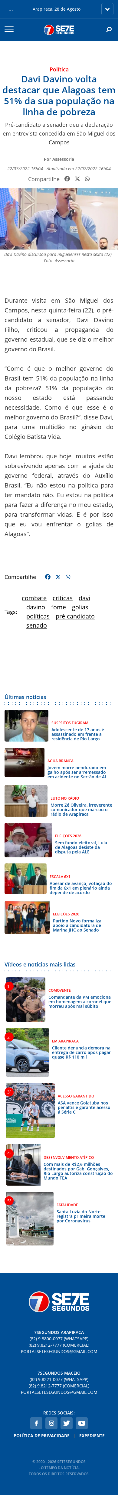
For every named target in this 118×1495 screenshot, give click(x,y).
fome (58, 607)
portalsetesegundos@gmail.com (59, 1351)
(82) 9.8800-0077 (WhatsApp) (59, 1339)
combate (34, 598)
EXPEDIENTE (92, 1435)
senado (36, 625)
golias (80, 607)
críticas (63, 598)
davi (84, 598)
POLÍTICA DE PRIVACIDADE (42, 1435)
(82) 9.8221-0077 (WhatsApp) (59, 1379)
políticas (38, 616)
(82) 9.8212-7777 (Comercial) (59, 1345)
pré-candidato (75, 616)
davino (35, 607)
